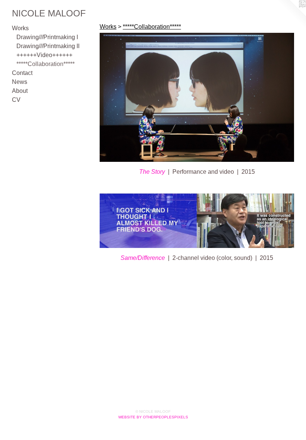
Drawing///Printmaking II (47, 46)
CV (16, 100)
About (20, 91)
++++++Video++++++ (44, 55)
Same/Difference (143, 258)
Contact (22, 73)
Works (20, 28)
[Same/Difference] (197, 221)
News (19, 82)
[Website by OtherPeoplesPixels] (291, 15)
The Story (152, 172)
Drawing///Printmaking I (47, 37)
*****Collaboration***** (45, 64)
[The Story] (197, 97)
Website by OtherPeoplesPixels (153, 417)
